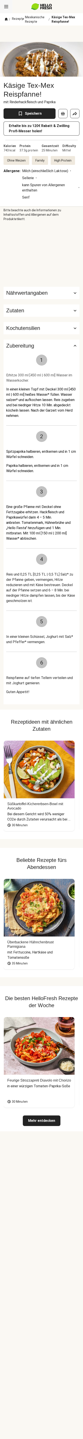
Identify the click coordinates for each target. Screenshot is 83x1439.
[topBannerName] (41, 33)
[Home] (6, 19)
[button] (41, 310)
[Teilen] (74, 113)
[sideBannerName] (41, 254)
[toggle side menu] (6, 6)
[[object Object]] (63, 113)
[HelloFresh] (41, 6)
